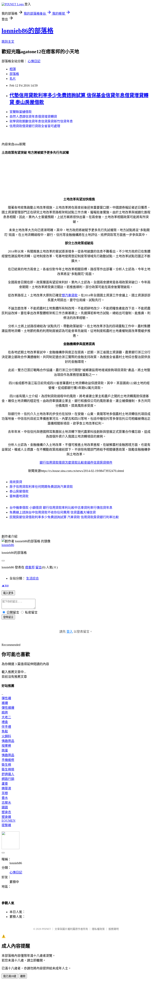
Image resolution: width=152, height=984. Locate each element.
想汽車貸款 (70, 295)
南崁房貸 (16, 482)
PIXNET (46, 928)
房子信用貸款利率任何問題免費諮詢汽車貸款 (41, 486)
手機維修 (8, 760)
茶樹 (5, 793)
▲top (5, 585)
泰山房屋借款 (19, 491)
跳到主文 (8, 41)
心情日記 (34, 61)
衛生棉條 (8, 769)
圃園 (5, 807)
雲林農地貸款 (19, 496)
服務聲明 (113, 928)
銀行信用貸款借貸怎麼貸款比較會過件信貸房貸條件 (76, 462)
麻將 (5, 712)
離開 (22, 976)
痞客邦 (30, 567)
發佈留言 (8, 617)
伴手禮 (6, 726)
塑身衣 (6, 812)
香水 (5, 798)
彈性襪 (6, 698)
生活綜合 (32, 578)
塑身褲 (6, 817)
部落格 (14, 74)
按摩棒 (6, 745)
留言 (38, 567)
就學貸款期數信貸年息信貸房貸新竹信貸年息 (41, 121)
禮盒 (5, 722)
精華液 (6, 788)
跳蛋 (5, 750)
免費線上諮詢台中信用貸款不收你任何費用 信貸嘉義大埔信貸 (53, 512)
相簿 (13, 69)
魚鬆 (5, 731)
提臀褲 (6, 825)
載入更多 (8, 593)
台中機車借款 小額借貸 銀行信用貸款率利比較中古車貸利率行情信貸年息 (61, 507)
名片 (13, 78)
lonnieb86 (8, 545)
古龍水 (6, 802)
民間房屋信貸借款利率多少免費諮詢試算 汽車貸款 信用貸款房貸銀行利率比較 (64, 517)
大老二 (6, 717)
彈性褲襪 (8, 707)
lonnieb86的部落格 (27, 30)
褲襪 (5, 703)
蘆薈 (5, 783)
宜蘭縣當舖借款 (21, 111)
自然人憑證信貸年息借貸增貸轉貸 (33, 116)
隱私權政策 (98, 928)
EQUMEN (8, 820)
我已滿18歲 (9, 976)
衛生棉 (6, 764)
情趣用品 (8, 741)
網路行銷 (8, 779)
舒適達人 (8, 774)
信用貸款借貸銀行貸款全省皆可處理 (35, 126)
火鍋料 (6, 736)
